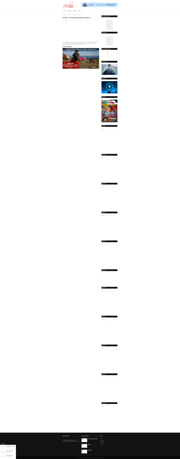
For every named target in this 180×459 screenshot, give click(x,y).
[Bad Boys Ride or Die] (3, 456)
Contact (101, 444)
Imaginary (90, 450)
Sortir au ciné (102, 440)
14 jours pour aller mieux (92, 438)
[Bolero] (84, 446)
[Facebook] (63, 443)
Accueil (101, 438)
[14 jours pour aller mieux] (84, 440)
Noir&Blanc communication (99, 457)
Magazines (102, 442)
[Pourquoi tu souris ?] (3, 452)
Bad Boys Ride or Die (9, 455)
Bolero (89, 444)
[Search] (116, 11)
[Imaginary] (84, 451)
